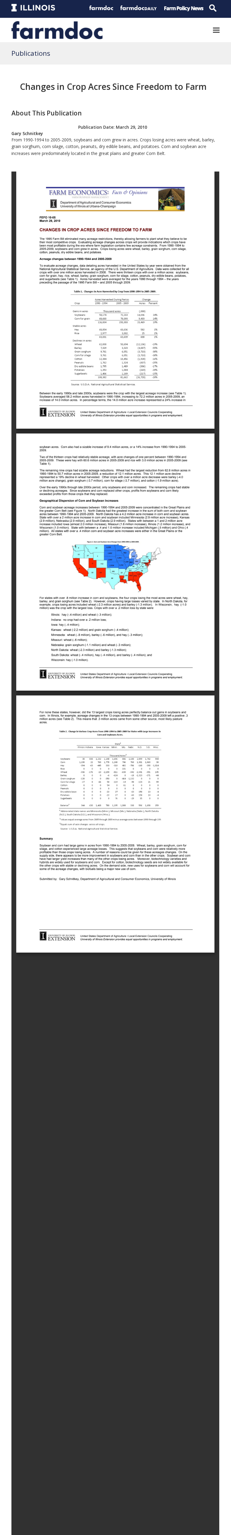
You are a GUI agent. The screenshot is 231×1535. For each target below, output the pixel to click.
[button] (216, 30)
